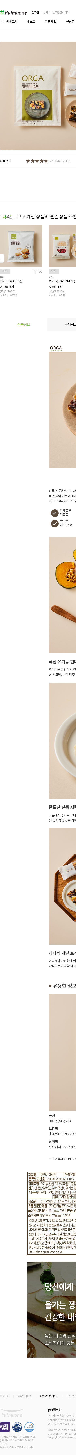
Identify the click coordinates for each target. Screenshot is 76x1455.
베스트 (31, 22)
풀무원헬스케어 (60, 12)
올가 (45, 12)
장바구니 (40, 271)
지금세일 (50, 22)
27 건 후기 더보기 (60, 161)
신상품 (70, 22)
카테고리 (11, 22)
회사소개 (4, 1396)
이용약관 (71, 1396)
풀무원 (35, 12)
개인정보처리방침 (49, 1396)
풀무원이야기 (24, 1396)
